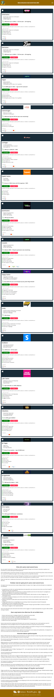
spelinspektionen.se (32, 26)
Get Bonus (6, 24)
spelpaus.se (22, 26)
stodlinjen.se (26, 26)
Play (14, 24)
